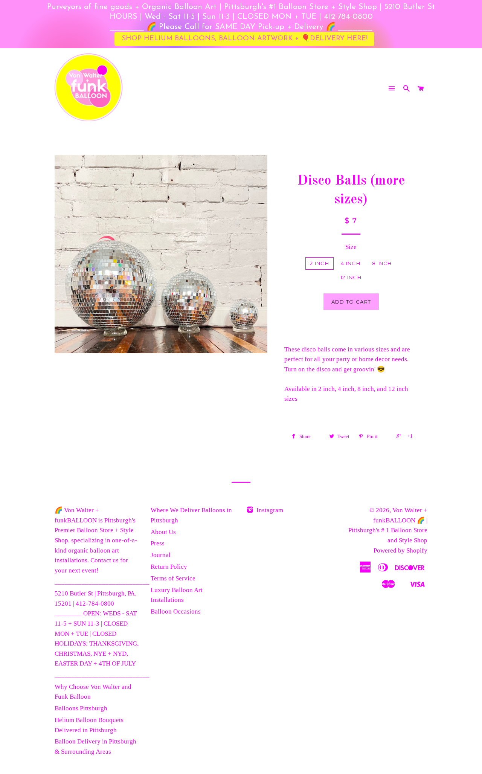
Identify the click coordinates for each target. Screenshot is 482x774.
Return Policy (169, 566)
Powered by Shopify (400, 550)
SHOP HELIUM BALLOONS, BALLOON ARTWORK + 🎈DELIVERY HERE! (245, 38)
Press (158, 543)
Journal (161, 555)
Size (351, 246)
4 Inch (350, 263)
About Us (163, 532)
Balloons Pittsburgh (81, 708)
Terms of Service (173, 578)
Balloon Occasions (176, 611)
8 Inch (382, 263)
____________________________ (102, 581)
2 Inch (319, 263)
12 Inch (351, 277)
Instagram (269, 510)
